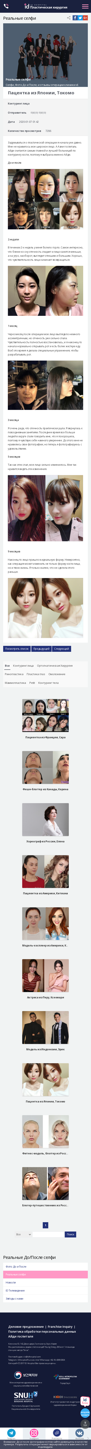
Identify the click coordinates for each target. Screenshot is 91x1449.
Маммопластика (15, 683)
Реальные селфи (16, 1274)
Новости (11, 1282)
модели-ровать (85, 1413)
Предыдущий (41, 649)
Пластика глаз (36, 674)
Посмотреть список (17, 649)
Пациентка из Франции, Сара (45, 737)
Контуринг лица (23, 665)
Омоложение (56, 674)
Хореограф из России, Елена (45, 841)
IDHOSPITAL (45, 8)
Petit (32, 683)
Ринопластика (14, 674)
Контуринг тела (48, 683)
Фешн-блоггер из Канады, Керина (45, 789)
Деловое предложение (26, 1327)
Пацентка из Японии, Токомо (45, 1101)
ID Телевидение (15, 1290)
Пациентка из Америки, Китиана (45, 893)
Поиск (70, 1234)
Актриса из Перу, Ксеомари (45, 997)
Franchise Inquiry (60, 1327)
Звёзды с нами (14, 1298)
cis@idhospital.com (32, 1356)
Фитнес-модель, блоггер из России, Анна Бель (53, 1153)
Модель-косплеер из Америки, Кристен (49, 945)
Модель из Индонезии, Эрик (45, 1049)
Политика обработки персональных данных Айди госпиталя (42, 1333)
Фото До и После (16, 1266)
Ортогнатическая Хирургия (55, 665)
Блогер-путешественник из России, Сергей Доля (55, 1205)
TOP (85, 1425)
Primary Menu (85, 6)
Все (7, 665)
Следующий (61, 649)
